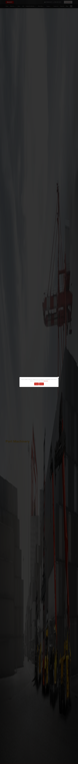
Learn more (46, 381)
